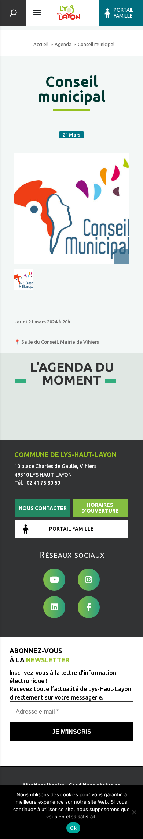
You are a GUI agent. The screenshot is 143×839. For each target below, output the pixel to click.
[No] (134, 812)
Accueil (40, 44)
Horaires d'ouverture (100, 508)
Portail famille (123, 13)
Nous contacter (43, 508)
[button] (23, 279)
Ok (73, 828)
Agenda (63, 44)
